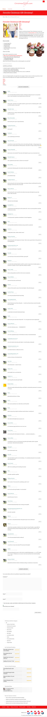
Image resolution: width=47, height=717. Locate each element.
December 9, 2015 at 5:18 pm (12, 517)
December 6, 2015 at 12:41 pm (12, 180)
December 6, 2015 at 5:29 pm (12, 285)
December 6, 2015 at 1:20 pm (12, 198)
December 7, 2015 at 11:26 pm (12, 464)
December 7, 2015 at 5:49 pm (12, 416)
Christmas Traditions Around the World (18, 699)
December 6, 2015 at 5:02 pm (12, 270)
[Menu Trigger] (44, 1)
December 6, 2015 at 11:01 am (12, 165)
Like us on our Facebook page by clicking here (13, 55)
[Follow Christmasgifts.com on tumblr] (42, 712)
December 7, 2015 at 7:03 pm (12, 431)
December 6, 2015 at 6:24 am (12, 110)
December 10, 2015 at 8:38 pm (12, 560)
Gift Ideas (9, 633)
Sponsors (9, 640)
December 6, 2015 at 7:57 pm (12, 300)
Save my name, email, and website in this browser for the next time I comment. (20, 603)
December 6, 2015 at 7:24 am (12, 134)
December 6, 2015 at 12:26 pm (12, 173)
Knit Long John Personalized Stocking (16, 697)
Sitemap (28, 706)
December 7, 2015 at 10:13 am (12, 347)
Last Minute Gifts (10, 635)
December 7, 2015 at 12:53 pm (12, 401)
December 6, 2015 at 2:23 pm (12, 222)
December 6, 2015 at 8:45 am (12, 150)
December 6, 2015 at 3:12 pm (12, 246)
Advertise (34, 706)
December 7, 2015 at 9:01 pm (12, 455)
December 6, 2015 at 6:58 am (12, 126)
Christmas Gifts (10, 627)
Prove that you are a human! (8, 606)
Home (4, 9)
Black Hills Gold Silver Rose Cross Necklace (8, 650)
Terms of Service (14, 706)
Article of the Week (11, 624)
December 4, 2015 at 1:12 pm (12, 92)
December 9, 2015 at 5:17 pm (12, 509)
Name (4, 594)
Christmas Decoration (11, 626)
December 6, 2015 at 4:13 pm (12, 261)
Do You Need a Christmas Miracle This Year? (22, 701)
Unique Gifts (9, 642)
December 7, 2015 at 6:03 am (12, 324)
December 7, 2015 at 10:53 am (12, 377)
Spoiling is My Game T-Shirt (8, 661)
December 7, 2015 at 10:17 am (12, 354)
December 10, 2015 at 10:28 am (12, 524)
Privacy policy (22, 706)
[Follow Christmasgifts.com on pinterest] (35, 712)
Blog (6, 16)
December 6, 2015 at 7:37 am (12, 141)
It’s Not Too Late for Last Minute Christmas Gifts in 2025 (8, 689)
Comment (5, 576)
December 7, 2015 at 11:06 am (12, 384)
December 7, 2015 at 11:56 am (12, 393)
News (8, 637)
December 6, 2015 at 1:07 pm (12, 189)
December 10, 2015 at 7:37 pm (12, 542)
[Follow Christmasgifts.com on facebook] (28, 712)
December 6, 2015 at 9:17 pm (12, 309)
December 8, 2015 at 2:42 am (12, 479)
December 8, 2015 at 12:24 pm (12, 494)
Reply (40, 123)
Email (4, 599)
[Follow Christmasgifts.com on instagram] (39, 712)
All (6, 622)
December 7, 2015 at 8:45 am (12, 332)
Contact (4, 706)
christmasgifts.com (29, 715)
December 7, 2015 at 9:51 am (12, 339)
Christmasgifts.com (32, 32)
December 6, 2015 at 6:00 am (12, 101)
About (8, 706)
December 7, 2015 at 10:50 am (12, 369)
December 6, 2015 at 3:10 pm (12, 237)
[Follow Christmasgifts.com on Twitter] (32, 712)
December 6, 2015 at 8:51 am (12, 158)
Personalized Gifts (10, 638)
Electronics (9, 629)
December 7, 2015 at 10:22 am (12, 362)
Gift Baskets (9, 631)
